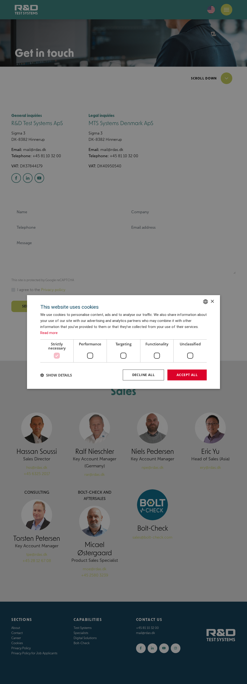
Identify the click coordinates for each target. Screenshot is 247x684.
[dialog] (123, 342)
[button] (56, 375)
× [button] (212, 301)
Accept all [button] (187, 374)
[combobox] (205, 301)
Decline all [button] (143, 374)
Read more (49, 333)
